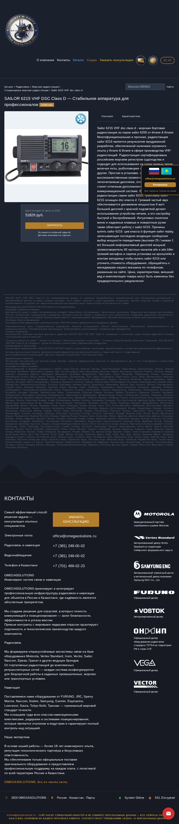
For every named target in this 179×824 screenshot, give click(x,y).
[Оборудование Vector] (146, 687)
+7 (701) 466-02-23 (69, 566)
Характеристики (131, 116)
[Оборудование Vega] (145, 665)
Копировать (160, 184)
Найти (170, 86)
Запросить (54, 225)
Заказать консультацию (116, 60)
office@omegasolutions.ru (74, 536)
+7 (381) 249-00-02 (69, 546)
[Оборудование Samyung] (152, 568)
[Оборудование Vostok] (149, 612)
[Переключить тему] (153, 60)
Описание (107, 116)
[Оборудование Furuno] (154, 593)
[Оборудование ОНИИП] (150, 633)
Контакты (63, 60)
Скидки (92, 60)
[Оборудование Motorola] (154, 517)
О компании (45, 60)
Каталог (78, 60)
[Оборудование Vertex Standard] (154, 538)
